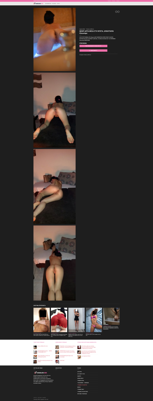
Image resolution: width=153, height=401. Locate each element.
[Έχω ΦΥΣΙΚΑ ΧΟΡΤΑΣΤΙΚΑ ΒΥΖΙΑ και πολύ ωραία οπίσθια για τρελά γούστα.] (41, 320)
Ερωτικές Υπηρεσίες (82, 393)
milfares (54, 3)
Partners (113, 0)
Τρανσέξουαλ (80, 380)
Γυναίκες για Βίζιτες (87, 54)
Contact (109, 0)
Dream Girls (80, 378)
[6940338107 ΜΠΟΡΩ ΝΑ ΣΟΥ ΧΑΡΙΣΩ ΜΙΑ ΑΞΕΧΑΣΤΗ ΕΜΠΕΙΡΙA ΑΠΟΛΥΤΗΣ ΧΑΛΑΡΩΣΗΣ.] (111, 316)
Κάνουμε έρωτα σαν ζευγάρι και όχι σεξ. (93, 335)
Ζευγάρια (79, 371)
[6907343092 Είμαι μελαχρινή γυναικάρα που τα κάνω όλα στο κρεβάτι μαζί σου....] (59, 320)
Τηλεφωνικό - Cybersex (83, 382)
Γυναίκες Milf (80, 389)
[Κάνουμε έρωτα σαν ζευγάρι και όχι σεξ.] (94, 320)
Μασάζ (79, 387)
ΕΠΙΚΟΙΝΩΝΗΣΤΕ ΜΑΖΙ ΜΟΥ (93, 45)
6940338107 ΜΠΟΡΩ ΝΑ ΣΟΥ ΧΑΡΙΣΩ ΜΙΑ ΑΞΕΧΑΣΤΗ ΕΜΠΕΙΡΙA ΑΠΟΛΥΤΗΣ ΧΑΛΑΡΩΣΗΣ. (111, 328)
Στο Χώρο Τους (81, 373)
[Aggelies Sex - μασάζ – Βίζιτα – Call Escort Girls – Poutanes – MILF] (38, 3)
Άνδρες (79, 376)
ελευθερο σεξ (48, 3)
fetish (58, 3)
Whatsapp (93, 50)
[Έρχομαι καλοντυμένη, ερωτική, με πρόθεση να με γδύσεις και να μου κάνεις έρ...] (76, 320)
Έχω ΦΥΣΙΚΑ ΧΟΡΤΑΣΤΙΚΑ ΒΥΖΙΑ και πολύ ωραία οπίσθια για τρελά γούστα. (41, 335)
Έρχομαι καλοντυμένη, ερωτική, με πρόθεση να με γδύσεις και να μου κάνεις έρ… (75, 335)
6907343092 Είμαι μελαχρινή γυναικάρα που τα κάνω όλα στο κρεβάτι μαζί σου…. (59, 335)
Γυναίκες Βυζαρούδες (82, 391)
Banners (118, 0)
